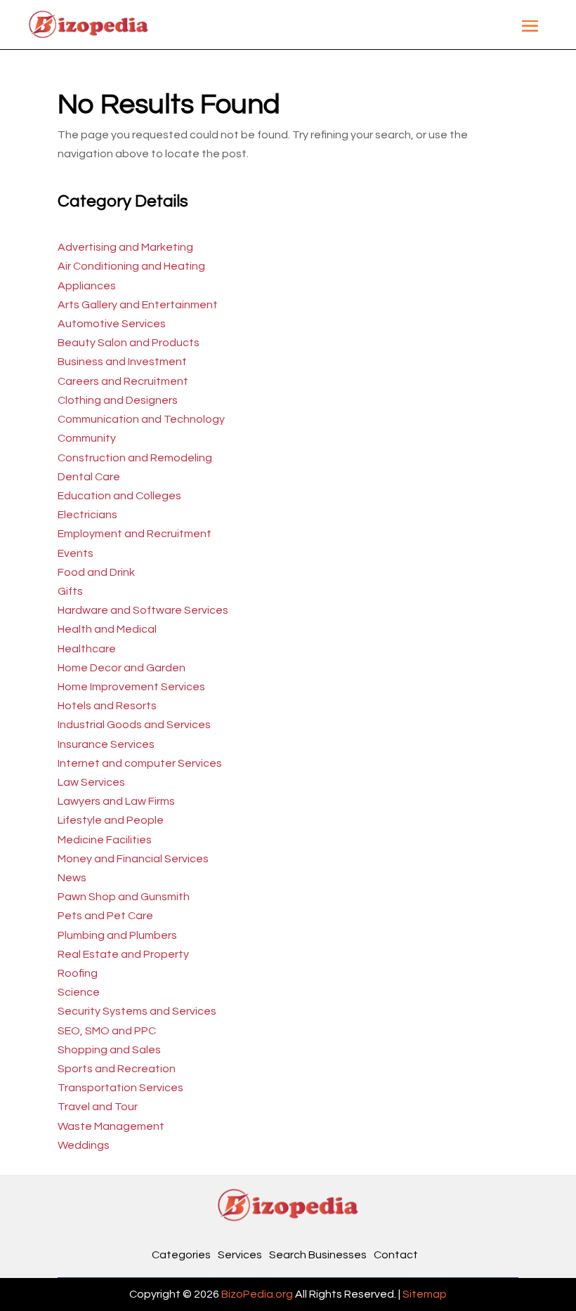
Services (240, 1255)
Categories (181, 1255)
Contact (396, 1255)
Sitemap (424, 1294)
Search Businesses (318, 1255)
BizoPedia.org (257, 1294)
